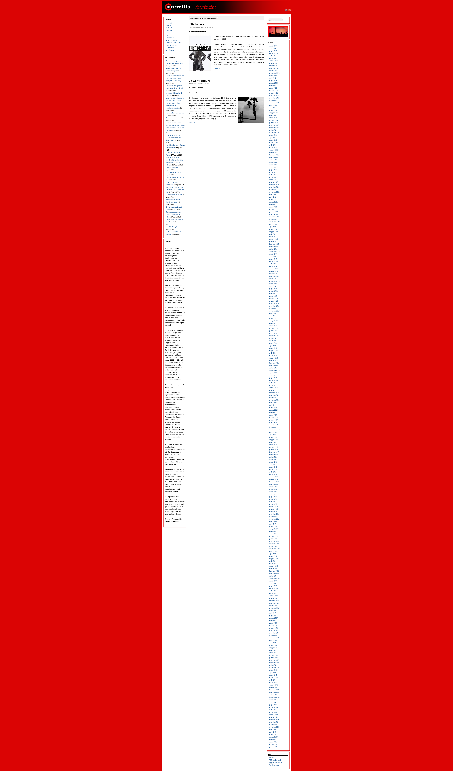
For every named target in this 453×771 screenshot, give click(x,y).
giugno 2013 (273, 437)
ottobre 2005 (273, 665)
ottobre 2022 (273, 160)
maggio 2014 (273, 410)
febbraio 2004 (273, 715)
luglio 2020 (272, 227)
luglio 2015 (272, 375)
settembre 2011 (274, 489)
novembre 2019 (274, 246)
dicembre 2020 (274, 214)
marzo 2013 (273, 445)
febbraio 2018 (273, 298)
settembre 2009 (274, 549)
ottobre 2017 (273, 308)
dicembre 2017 (274, 303)
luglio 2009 (272, 554)
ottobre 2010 (273, 516)
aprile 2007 (272, 620)
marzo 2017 (273, 326)
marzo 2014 (273, 415)
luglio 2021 (272, 197)
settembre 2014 (274, 400)
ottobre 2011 (273, 487)
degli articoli (275, 760)
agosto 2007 (273, 611)
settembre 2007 (274, 608)
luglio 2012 (272, 464)
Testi (208, 84)
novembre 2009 (274, 544)
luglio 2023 (272, 137)
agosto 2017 (273, 313)
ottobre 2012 (273, 457)
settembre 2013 (274, 430)
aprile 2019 (272, 264)
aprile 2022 (272, 175)
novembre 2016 (274, 336)
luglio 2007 (272, 613)
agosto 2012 (273, 462)
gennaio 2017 (273, 331)
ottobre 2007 (273, 606)
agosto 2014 (273, 402)
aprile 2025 (272, 85)
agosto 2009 (273, 551)
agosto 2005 (273, 670)
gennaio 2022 (273, 182)
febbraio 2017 (273, 328)
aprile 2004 (272, 710)
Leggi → (217, 68)
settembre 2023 (274, 133)
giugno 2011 (273, 497)
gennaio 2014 (273, 420)
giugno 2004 (273, 705)
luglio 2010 (272, 524)
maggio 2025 (273, 83)
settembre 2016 (274, 341)
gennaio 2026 (273, 63)
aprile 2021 (272, 204)
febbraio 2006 (273, 655)
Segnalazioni (170, 48)
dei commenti (275, 762)
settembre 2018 (274, 281)
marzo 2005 (273, 682)
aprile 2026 (272, 56)
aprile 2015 (272, 383)
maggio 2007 (273, 618)
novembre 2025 (274, 68)
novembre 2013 (274, 425)
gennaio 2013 (273, 450)
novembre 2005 (274, 663)
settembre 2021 (274, 192)
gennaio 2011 (273, 509)
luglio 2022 (272, 167)
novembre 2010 (274, 514)
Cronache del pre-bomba (174, 43)
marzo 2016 (273, 355)
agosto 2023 (273, 135)
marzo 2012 (273, 474)
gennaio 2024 (273, 123)
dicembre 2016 (274, 333)
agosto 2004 (273, 700)
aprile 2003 (272, 739)
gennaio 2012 (273, 479)
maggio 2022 (273, 172)
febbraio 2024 (273, 120)
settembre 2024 (274, 103)
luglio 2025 (272, 78)
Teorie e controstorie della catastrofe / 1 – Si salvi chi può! (175, 189)
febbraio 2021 (273, 209)
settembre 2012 (274, 459)
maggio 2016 (273, 350)
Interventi (169, 23)
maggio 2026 (273, 53)
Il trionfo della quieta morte (175, 177)
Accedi (271, 757)
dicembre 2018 (274, 274)
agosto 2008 (273, 581)
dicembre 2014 (274, 393)
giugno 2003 (273, 734)
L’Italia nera (196, 24)
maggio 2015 (273, 380)
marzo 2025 (273, 88)
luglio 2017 (272, 316)
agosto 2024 (273, 105)
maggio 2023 (273, 142)
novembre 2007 (274, 603)
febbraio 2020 (273, 239)
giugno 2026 (273, 51)
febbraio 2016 (273, 358)
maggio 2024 (273, 113)
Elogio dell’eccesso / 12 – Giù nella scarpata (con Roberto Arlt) (174, 137)
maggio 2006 (273, 648)
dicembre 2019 (274, 244)
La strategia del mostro (173, 172)
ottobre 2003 (273, 724)
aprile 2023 (272, 145)
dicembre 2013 (274, 422)
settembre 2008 (274, 578)
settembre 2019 (274, 251)
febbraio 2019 (273, 269)
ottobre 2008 (273, 576)
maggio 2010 (273, 529)
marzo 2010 (273, 534)
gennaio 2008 (273, 598)
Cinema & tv (170, 38)
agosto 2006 (273, 640)
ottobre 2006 (273, 635)
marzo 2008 (273, 593)
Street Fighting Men (172, 227)
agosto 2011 (273, 492)
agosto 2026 (273, 46)
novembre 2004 (274, 692)
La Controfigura (199, 80)
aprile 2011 (272, 502)
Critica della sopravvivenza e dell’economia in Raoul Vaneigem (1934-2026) (175, 78)
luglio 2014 (272, 405)
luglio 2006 (272, 643)
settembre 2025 (274, 73)
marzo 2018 (273, 296)
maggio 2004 (273, 707)
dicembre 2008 (274, 571)
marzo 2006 (273, 653)
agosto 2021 (273, 194)
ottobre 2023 (273, 130)
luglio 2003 (272, 732)
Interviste (169, 30)
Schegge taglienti (171, 40)
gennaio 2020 (273, 241)
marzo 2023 (273, 147)
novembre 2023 (274, 128)
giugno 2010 (273, 526)
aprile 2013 (272, 442)
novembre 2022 (274, 157)
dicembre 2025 (274, 66)
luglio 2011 (272, 494)
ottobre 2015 (273, 368)
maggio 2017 (273, 321)
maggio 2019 (273, 261)
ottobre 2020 (273, 219)
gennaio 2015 (273, 390)
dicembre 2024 (274, 95)
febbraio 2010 (273, 536)
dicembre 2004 (274, 690)
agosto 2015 (273, 373)
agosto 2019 (273, 254)
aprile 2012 (272, 472)
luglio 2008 (272, 583)
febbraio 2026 (273, 61)
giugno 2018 (273, 289)
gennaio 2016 (273, 360)
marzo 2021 (273, 207)
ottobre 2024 (273, 100)
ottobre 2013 (273, 427)
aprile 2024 (272, 115)
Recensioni (209, 27)
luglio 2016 (272, 346)
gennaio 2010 (273, 539)
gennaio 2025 (273, 93)
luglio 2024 (272, 108)
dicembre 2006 (274, 630)
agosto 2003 (273, 729)
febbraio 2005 (273, 685)
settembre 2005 (274, 668)
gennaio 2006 (273, 658)
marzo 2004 (273, 712)
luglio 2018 (272, 286)
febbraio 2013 (273, 447)
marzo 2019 (273, 266)
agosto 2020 (273, 224)
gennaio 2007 (273, 628)
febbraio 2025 (273, 90)
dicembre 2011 (274, 482)
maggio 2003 (273, 737)
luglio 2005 (272, 672)
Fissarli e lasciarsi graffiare (175, 113)
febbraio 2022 (273, 180)
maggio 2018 (273, 291)
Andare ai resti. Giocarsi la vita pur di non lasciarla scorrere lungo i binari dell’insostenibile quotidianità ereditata (175, 103)
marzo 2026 (273, 58)
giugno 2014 (273, 407)
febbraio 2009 (273, 566)
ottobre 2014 (273, 398)
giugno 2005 (273, 675)
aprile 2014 (272, 412)
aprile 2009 (272, 561)
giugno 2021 (273, 199)
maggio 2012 (273, 469)
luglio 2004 (272, 702)
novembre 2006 (274, 633)
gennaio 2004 (273, 717)
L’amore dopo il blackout (174, 195)
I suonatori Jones (171, 45)
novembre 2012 (274, 454)
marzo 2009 (273, 563)
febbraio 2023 (273, 150)
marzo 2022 (273, 177)
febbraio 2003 (273, 744)
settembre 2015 (274, 370)
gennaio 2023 (273, 152)
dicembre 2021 (274, 185)
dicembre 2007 (274, 601)
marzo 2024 (273, 118)
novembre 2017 (274, 306)
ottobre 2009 (273, 546)
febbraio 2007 (273, 625)
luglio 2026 (272, 48)
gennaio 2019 (273, 271)
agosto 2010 (273, 521)
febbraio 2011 (273, 507)
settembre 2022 (274, 162)
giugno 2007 (273, 615)
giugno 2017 (273, 318)
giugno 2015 (273, 378)
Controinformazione (172, 28)
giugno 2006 (273, 645)
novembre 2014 (274, 395)
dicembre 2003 (274, 720)
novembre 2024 (274, 98)
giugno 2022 (273, 170)
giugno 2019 (273, 259)
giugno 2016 (273, 348)
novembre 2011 (274, 484)
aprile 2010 (272, 531)
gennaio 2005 (273, 687)
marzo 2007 (273, 623)
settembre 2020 (274, 222)
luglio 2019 (272, 256)
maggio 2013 (273, 440)
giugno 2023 (273, 140)
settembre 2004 (274, 697)
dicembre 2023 (274, 125)
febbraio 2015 (273, 388)
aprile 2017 (272, 323)
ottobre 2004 (273, 695)
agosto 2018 (273, 284)
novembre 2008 (274, 573)
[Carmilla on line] (226, 7)
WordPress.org (274, 765)
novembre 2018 (274, 276)
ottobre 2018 (273, 279)
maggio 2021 (273, 202)
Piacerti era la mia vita (173, 118)
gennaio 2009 (273, 568)
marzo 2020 (273, 237)
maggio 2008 (273, 588)
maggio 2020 (273, 232)
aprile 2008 (272, 591)
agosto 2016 (273, 343)
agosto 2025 (273, 76)
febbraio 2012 (273, 477)
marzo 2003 (273, 742)
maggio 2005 (273, 677)
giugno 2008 (273, 586)
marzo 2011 (273, 504)
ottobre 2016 (273, 338)
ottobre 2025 (273, 71)
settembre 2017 (274, 311)
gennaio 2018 (273, 301)
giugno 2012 (273, 467)
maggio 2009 (273, 559)
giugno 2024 (273, 110)
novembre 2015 (274, 365)
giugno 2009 (273, 556)
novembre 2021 (274, 187)
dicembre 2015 (274, 363)
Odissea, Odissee (172, 167)
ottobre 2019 (273, 249)
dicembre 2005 (274, 660)
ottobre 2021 (273, 189)
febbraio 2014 (273, 417)
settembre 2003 (274, 727)
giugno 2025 (273, 80)
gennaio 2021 (273, 212)
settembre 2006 (274, 638)
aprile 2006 (272, 650)
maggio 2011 (273, 499)
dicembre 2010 (274, 511)
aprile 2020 (272, 234)
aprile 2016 (272, 353)
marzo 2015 (273, 385)
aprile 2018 (272, 294)
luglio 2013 (272, 435)
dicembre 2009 (274, 541)
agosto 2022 (273, 165)
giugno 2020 (273, 229)
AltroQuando (170, 50)
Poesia (168, 35)
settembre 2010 (274, 519)
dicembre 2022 (274, 155)
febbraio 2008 (273, 596)
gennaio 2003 (273, 747)
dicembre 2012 (274, 452)
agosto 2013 (273, 432)
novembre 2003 (274, 722)
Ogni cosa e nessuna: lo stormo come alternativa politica (174, 214)
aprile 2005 (272, 680)
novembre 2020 (274, 217)
